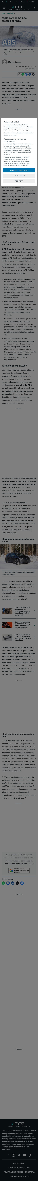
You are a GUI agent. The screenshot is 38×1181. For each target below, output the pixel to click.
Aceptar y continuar (19, 170)
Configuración (19, 175)
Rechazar (19, 181)
